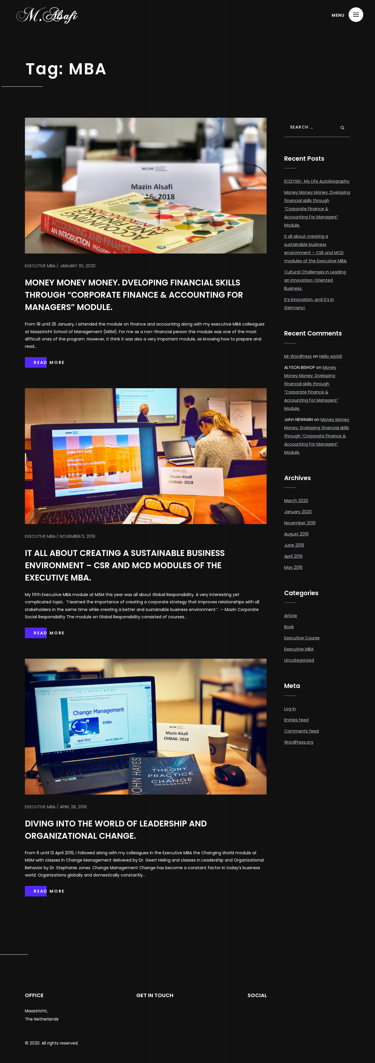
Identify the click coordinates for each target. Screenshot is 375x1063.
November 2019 (300, 523)
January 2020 (298, 512)
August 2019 (296, 534)
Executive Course (302, 638)
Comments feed (301, 731)
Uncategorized (299, 660)
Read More (49, 362)
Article (290, 616)
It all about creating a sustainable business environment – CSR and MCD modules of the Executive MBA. (125, 565)
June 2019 (294, 545)
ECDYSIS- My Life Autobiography (317, 181)
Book (289, 627)
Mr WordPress (298, 356)
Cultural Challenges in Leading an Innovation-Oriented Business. (315, 280)
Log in (290, 709)
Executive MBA (298, 649)
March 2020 (296, 501)
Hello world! (330, 356)
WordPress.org (298, 742)
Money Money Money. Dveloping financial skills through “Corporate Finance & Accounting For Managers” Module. (134, 295)
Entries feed (296, 720)
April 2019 (293, 556)
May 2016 (293, 567)
